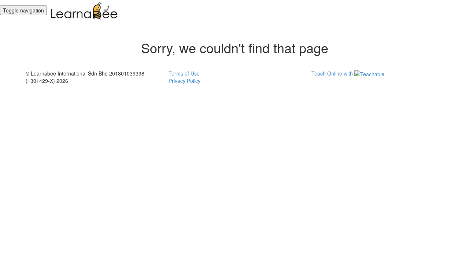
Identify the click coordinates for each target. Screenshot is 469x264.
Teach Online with (332, 73)
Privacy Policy (184, 80)
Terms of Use (184, 73)
